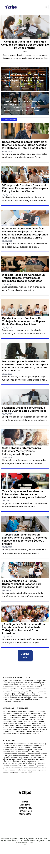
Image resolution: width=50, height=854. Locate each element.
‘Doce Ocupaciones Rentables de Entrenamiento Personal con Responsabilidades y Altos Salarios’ (24, 494)
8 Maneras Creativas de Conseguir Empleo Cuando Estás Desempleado (24, 409)
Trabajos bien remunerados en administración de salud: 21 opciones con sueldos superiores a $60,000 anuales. (24, 539)
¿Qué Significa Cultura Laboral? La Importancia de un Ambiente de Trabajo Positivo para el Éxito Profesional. (23, 629)
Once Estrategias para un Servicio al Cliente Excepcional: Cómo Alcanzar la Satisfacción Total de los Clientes (24, 145)
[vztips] (11, 7)
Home (25, 801)
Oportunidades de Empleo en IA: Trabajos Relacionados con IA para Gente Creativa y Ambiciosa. (23, 321)
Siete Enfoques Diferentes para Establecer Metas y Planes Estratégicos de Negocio (21, 451)
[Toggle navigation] (46, 7)
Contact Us (25, 814)
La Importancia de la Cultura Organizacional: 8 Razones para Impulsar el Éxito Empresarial (22, 584)
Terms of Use (25, 811)
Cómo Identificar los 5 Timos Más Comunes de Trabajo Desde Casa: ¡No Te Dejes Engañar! (25, 44)
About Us (25, 804)
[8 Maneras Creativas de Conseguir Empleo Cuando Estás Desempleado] (25, 397)
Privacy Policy (25, 808)
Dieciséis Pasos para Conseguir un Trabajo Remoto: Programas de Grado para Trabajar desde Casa (23, 277)
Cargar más (25, 655)
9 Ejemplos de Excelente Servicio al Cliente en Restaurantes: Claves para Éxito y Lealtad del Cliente (25, 188)
